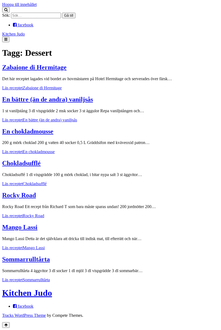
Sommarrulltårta (26, 259)
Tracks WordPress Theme (24, 315)
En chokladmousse (27, 131)
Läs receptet (32, 88)
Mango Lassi (19, 227)
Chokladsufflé (21, 163)
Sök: (6, 15)
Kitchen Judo (13, 34)
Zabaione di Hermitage (34, 67)
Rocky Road (19, 195)
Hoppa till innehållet (19, 4)
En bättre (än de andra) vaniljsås (47, 99)
